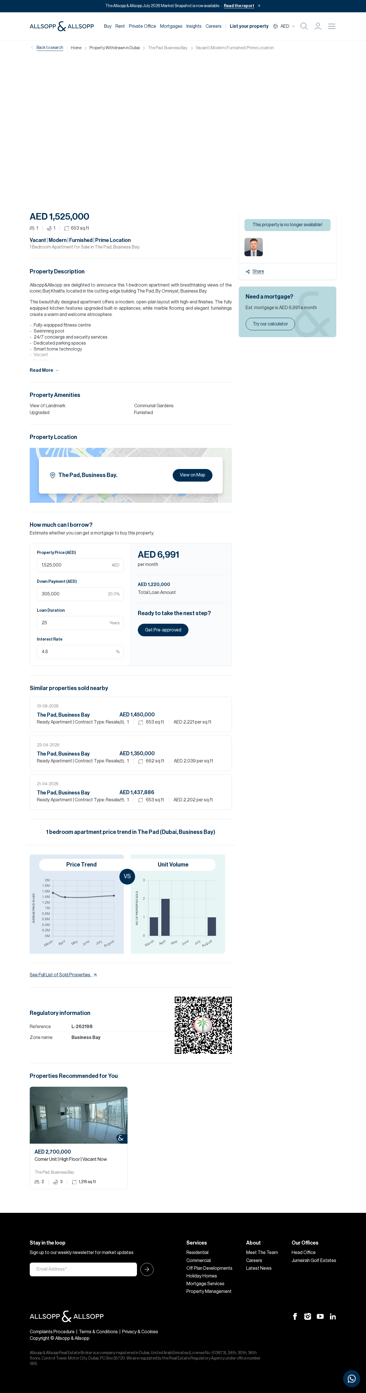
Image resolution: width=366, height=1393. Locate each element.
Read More (41, 370)
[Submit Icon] (145, 1269)
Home (76, 48)
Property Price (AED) (56, 553)
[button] (318, 26)
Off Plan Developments (209, 1268)
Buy (108, 26)
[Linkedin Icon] (332, 1316)
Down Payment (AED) (57, 582)
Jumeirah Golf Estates (314, 1260)
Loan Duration (51, 611)
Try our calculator (270, 324)
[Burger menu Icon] (331, 26)
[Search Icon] (304, 26)
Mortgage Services (205, 1283)
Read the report (239, 6)
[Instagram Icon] (307, 1316)
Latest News (259, 1268)
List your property (249, 26)
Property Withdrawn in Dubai (114, 48)
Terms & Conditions (98, 1332)
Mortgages (171, 26)
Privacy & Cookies (140, 1332)
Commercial (198, 1260)
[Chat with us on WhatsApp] (351, 1378)
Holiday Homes (201, 1276)
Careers (214, 26)
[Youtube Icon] (320, 1316)
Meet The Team (262, 1252)
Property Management (209, 1291)
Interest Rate (49, 639)
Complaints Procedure (52, 1332)
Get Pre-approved (163, 630)
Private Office (142, 26)
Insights (194, 26)
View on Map (192, 475)
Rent (120, 26)
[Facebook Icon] (295, 1316)
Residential (197, 1252)
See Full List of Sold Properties (60, 975)
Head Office (304, 1252)
